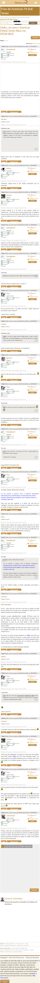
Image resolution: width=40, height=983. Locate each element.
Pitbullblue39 (10, 49)
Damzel (34, 43)
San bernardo (18, 950)
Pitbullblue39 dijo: (5, 128)
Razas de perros (10, 943)
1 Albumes (32, 50)
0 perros (33, 296)
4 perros (33, 818)
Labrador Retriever (18, 951)
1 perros (33, 52)
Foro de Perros (20, 943)
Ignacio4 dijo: (4, 403)
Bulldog (22, 948)
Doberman (9, 951)
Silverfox (4, 119)
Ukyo (8, 293)
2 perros (34, 171)
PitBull (29, 635)
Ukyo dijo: (3, 448)
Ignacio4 (9, 358)
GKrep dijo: (4, 272)
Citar (4, 111)
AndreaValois (10, 816)
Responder (35, 37)
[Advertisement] (17, 77)
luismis (3, 324)
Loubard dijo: (4, 692)
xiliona (3, 656)
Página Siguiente (25, 846)
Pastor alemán (15, 948)
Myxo (3, 517)
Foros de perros (13, 17)
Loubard (4, 596)
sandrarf (38, 43)
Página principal (4, 17)
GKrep (8, 168)
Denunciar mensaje (14, 111)
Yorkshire (6, 950)
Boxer (12, 950)
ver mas (32, 55)
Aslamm (9, 195)
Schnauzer (26, 950)
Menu (10, 2)
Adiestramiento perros (10, 945)
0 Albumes (32, 169)
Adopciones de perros (23, 945)
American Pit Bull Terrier (23, 17)
